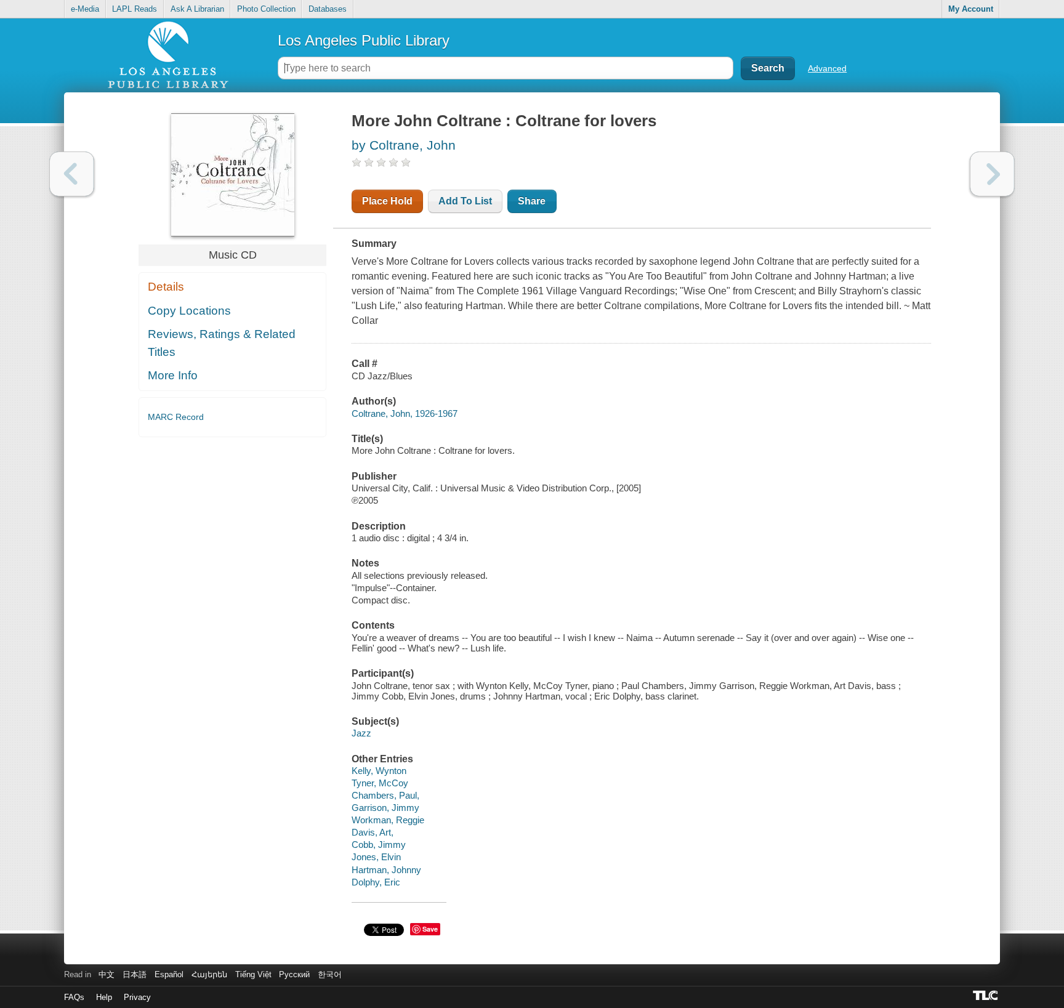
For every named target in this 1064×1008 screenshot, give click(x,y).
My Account (970, 9)
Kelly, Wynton (379, 770)
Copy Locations (189, 310)
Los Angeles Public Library (363, 40)
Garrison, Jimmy (385, 807)
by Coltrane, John (404, 145)
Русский (294, 974)
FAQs (74, 997)
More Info (173, 375)
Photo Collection (266, 9)
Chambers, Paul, (385, 795)
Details (166, 286)
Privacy (137, 997)
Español (169, 974)
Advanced (827, 68)
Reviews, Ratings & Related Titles (222, 343)
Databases (327, 9)
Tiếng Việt (253, 974)
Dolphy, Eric (376, 882)
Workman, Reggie (388, 820)
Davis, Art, (372, 832)
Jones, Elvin (376, 857)
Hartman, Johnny (386, 870)
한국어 (330, 974)
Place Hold (387, 201)
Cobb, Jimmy (379, 844)
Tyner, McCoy (380, 783)
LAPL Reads (134, 9)
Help (104, 997)
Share (532, 201)
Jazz (361, 733)
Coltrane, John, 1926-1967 (404, 413)
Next (992, 173)
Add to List (465, 201)
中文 (107, 974)
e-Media (85, 9)
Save (430, 928)
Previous (71, 173)
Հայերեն (209, 974)
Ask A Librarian (197, 9)
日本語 (135, 974)
